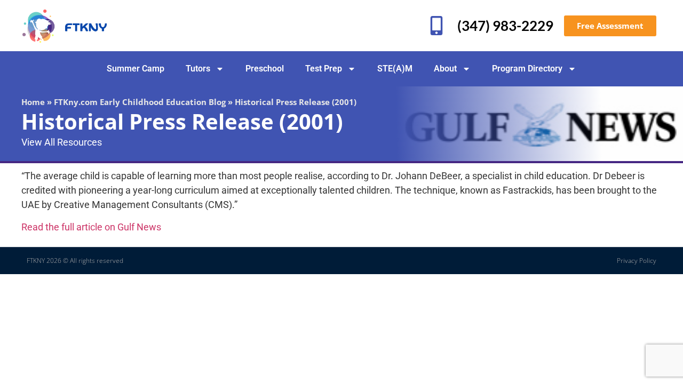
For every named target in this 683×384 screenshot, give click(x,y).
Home (33, 102)
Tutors (198, 68)
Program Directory (527, 68)
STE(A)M (394, 68)
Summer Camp (135, 68)
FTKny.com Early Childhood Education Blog (140, 102)
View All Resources (61, 142)
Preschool (264, 68)
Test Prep (323, 68)
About (445, 68)
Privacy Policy (636, 260)
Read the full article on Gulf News (91, 227)
